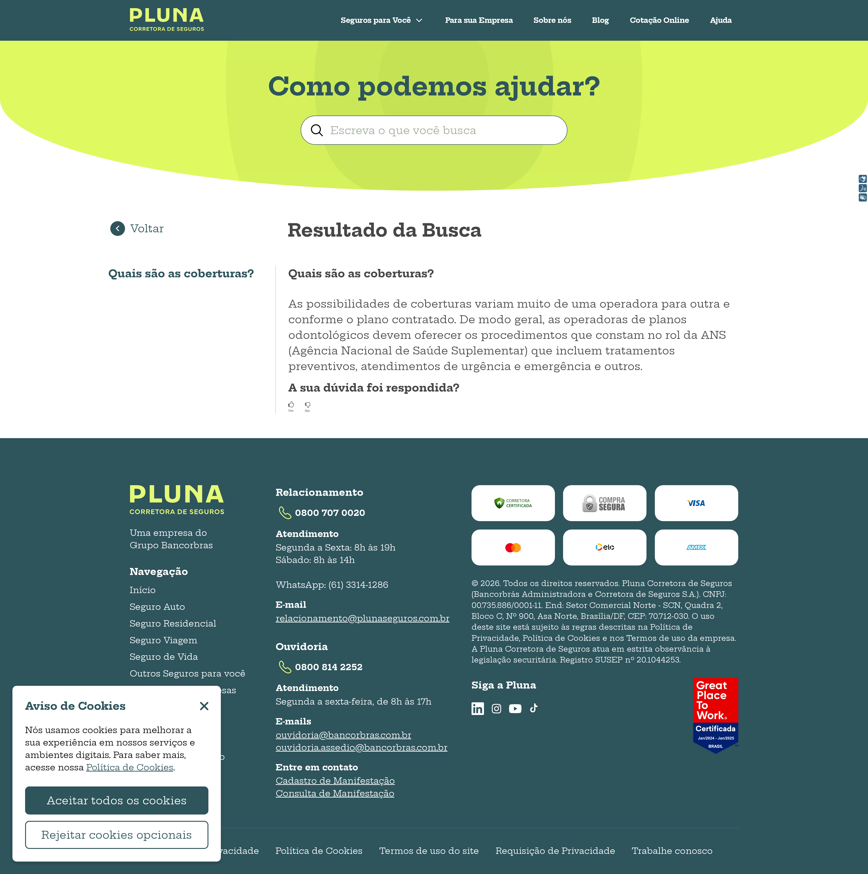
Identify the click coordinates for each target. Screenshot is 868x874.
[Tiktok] (534, 708)
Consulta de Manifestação (335, 793)
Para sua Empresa (479, 20)
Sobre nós (552, 20)
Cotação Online (659, 20)
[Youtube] (515, 708)
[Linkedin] (478, 708)
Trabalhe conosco (672, 851)
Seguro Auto (157, 607)
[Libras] (863, 179)
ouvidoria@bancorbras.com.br (343, 735)
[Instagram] (496, 708)
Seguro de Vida (164, 657)
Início (143, 590)
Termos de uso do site (429, 851)
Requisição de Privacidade (555, 851)
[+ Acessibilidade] (863, 197)
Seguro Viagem (163, 640)
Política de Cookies (319, 851)
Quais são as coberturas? (181, 273)
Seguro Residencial (173, 623)
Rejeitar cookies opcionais (116, 834)
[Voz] (863, 188)
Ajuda (721, 20)
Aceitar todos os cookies (117, 800)
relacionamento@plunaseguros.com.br (363, 618)
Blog (600, 20)
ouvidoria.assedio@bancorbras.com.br (362, 747)
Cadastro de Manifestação (335, 781)
